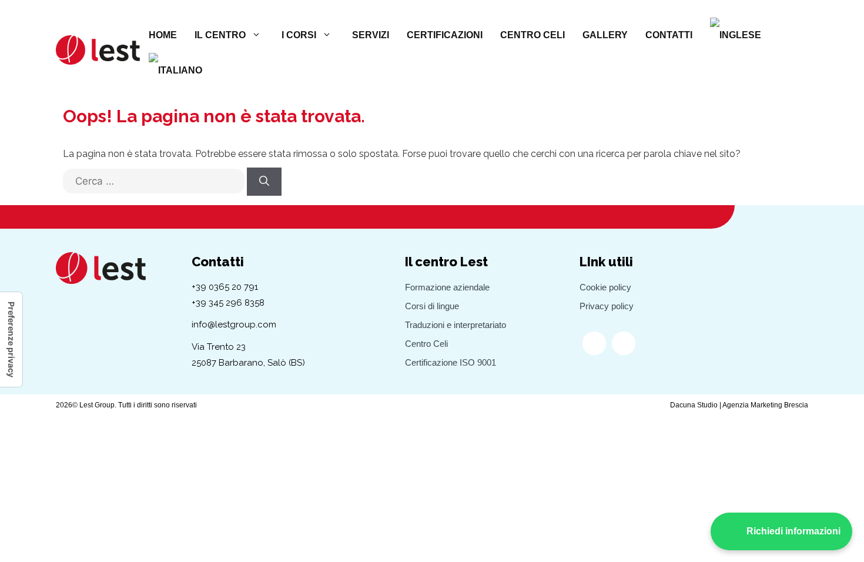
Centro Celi (532, 35)
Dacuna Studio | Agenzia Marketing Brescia (739, 405)
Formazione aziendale (447, 287)
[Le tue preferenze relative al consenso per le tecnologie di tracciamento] (11, 339)
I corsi (299, 35)
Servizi (370, 35)
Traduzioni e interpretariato (455, 325)
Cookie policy (605, 287)
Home (163, 35)
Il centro (220, 35)
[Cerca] (264, 182)
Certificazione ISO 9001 (450, 362)
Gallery (605, 35)
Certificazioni (445, 35)
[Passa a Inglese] (735, 35)
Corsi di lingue (432, 306)
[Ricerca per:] (154, 187)
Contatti (668, 35)
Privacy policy (607, 306)
